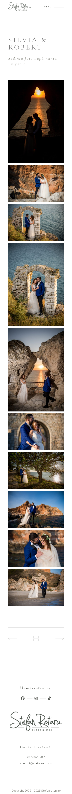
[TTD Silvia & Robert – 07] (36, 470)
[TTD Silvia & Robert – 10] (36, 587)
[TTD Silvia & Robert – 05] (36, 369)
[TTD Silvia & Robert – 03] (36, 222)
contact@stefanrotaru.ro (36, 763)
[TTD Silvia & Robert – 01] (36, 121)
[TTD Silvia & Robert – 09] (36, 548)
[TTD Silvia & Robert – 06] (36, 431)
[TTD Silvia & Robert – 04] (36, 284)
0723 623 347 (36, 757)
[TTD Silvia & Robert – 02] (36, 183)
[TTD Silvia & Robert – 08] (36, 509)
